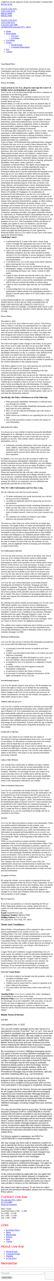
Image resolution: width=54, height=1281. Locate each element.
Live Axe (14, 36)
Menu (8, 1232)
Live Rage (15, 38)
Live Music (10, 40)
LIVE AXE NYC (8, 11)
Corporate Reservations (20, 47)
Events (8, 43)
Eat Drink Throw (13, 1230)
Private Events (16, 45)
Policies (9, 1237)
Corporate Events (13, 1254)
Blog (8, 1239)
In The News (11, 1258)
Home (8, 31)
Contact (9, 52)
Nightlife (9, 1256)
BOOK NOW (6, 4)
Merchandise (11, 1235)
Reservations (11, 33)
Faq (7, 49)
